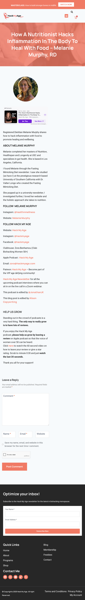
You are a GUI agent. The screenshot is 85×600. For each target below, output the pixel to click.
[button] (66, 16)
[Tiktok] (21, 577)
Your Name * (9, 509)
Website (41, 433)
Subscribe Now (42, 531)
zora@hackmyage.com (22, 263)
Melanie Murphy (21, 218)
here (11, 345)
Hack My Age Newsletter (16, 279)
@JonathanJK (36, 292)
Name (7, 433)
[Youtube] (15, 577)
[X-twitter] (26, 577)
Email (23, 433)
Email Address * (11, 520)
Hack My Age (19, 230)
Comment (9, 396)
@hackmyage (21, 236)
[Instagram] (10, 577)
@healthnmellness (24, 212)
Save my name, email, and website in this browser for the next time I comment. (24, 444)
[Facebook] (5, 577)
